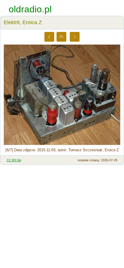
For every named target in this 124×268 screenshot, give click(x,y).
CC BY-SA (14, 160)
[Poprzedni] (49, 37)
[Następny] (75, 37)
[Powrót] (61, 37)
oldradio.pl (30, 9)
